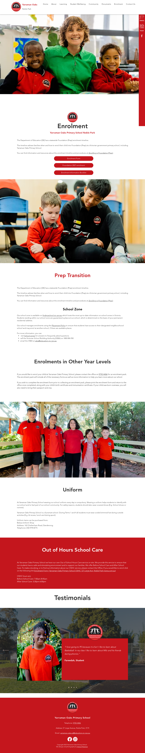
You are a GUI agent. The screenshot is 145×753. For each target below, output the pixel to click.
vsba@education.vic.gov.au (46, 341)
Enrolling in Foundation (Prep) (100, 153)
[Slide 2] (71, 687)
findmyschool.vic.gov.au (52, 315)
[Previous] (6, 650)
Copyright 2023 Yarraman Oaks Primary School (72, 744)
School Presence (82, 747)
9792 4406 (103, 374)
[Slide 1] (68, 687)
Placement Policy (58, 325)
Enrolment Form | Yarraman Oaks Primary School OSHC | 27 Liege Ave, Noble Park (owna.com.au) (75, 571)
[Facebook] (70, 739)
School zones (29, 336)
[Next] (139, 650)
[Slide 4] (76, 687)
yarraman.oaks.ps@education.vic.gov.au (75, 733)
